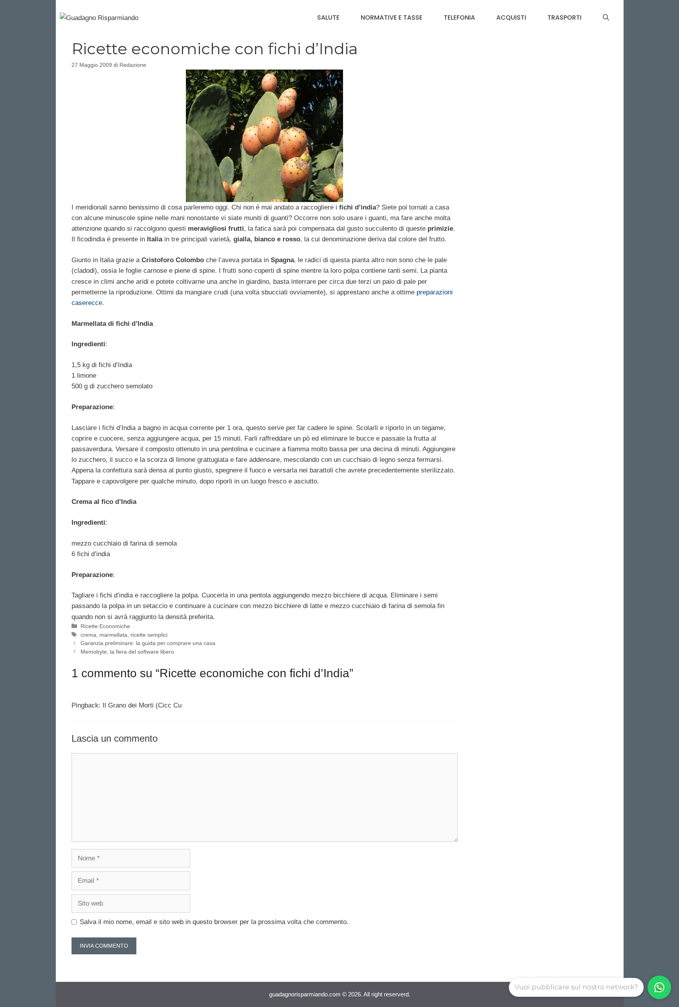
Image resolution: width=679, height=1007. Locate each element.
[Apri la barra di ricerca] (606, 18)
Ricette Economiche (105, 626)
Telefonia (459, 17)
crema (88, 635)
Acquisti (511, 17)
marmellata (113, 635)
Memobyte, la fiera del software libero (127, 652)
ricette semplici (148, 635)
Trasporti (564, 17)
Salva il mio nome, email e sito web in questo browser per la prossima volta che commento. (214, 922)
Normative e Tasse (391, 17)
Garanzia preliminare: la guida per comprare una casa (148, 643)
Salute (328, 17)
